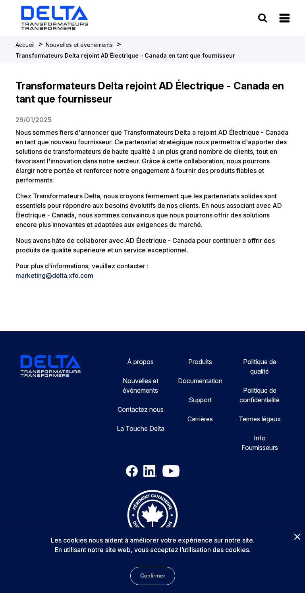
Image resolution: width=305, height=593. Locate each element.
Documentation (200, 381)
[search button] (262, 17)
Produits (200, 362)
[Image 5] (152, 516)
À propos (140, 362)
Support (200, 400)
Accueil (25, 44)
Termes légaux (260, 419)
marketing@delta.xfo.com (54, 275)
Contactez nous (141, 409)
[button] (284, 18)
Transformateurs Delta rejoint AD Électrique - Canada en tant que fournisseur (125, 55)
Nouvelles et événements (79, 44)
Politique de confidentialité (259, 395)
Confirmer (152, 575)
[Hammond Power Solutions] (92, 18)
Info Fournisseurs (259, 443)
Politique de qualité (259, 366)
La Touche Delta (140, 428)
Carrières (200, 419)
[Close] (297, 537)
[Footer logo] (50, 367)
